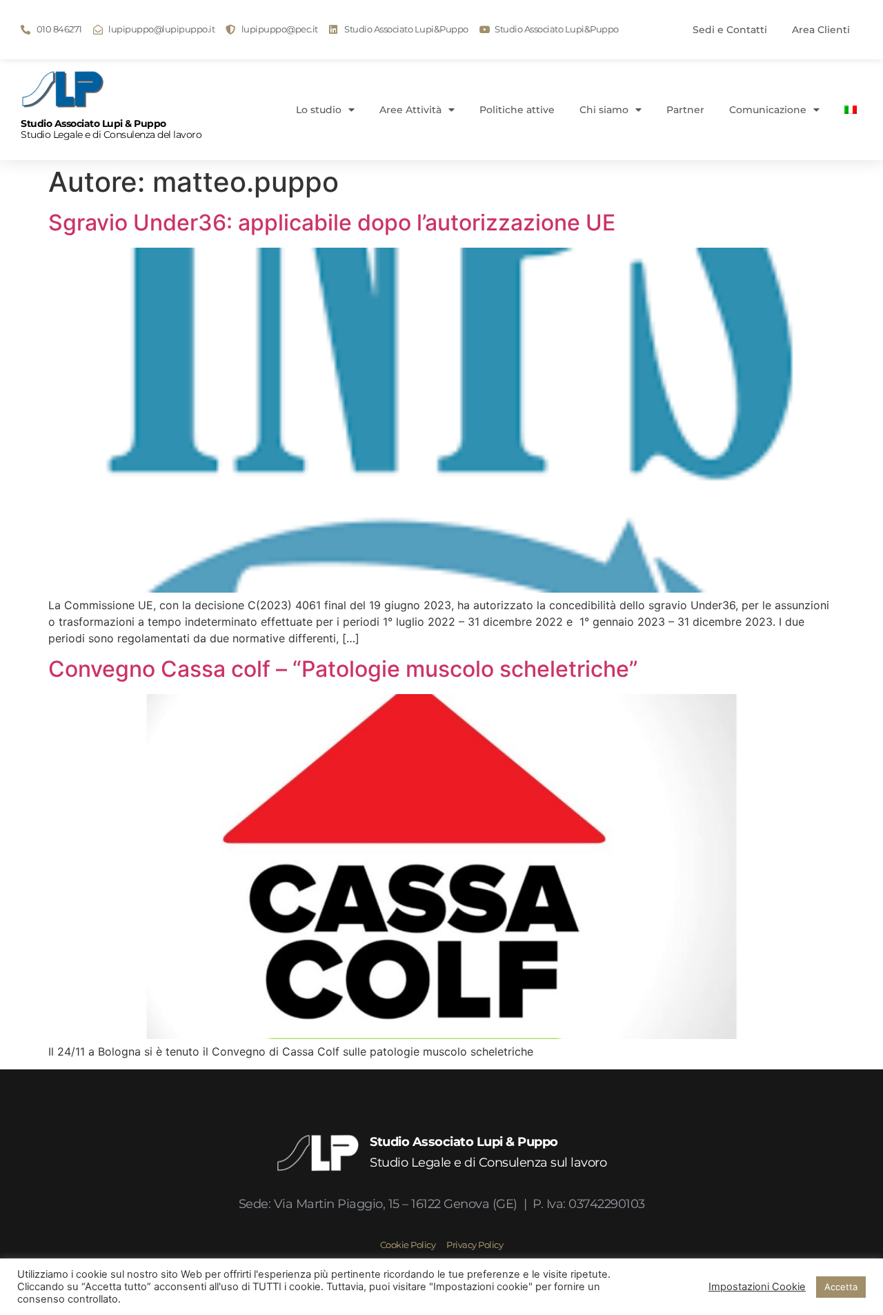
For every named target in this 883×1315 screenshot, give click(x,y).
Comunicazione (767, 109)
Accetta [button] (840, 1286)
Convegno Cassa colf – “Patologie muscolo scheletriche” (343, 668)
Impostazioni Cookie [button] (757, 1287)
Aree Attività (410, 109)
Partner (685, 109)
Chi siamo (603, 109)
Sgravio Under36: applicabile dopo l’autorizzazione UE (331, 222)
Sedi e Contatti (730, 29)
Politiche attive (517, 109)
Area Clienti (821, 29)
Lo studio (318, 109)
